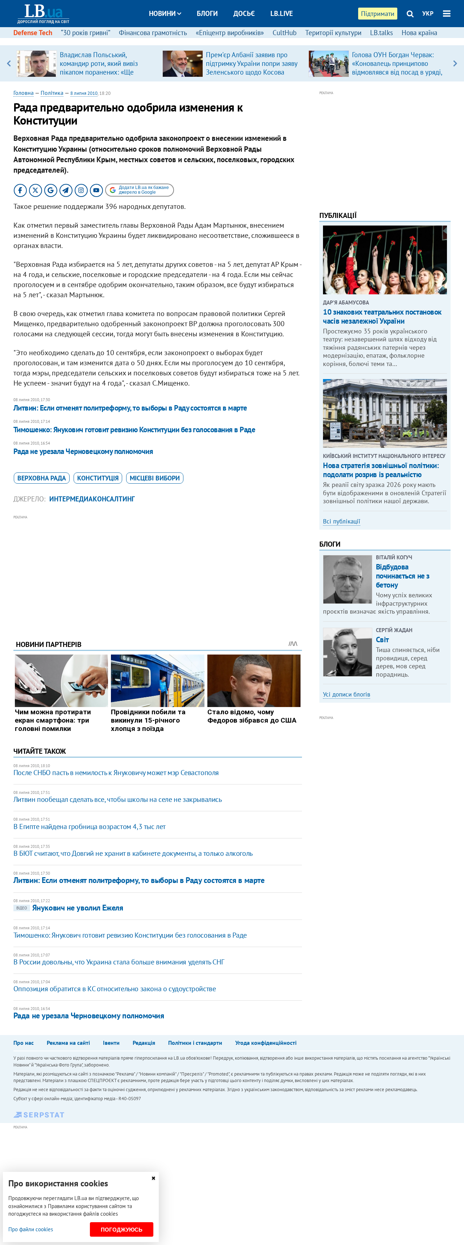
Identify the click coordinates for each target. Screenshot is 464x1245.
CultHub (285, 32)
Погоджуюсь (121, 1230)
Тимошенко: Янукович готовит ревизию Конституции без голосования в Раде (134, 429)
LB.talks (381, 32)
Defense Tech (32, 32)
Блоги (207, 13)
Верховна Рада (41, 478)
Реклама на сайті (68, 1042)
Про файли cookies (30, 1229)
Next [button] (455, 63)
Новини (162, 13)
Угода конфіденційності (266, 1042)
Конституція (98, 478)
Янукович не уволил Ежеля (69, 908)
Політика (52, 92)
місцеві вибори (155, 478)
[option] (86, 63)
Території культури (333, 32)
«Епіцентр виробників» (230, 32)
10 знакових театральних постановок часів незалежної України (382, 316)
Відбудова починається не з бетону (403, 576)
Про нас (23, 1042)
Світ (382, 639)
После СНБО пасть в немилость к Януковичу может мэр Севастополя (116, 772)
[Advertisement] (157, 572)
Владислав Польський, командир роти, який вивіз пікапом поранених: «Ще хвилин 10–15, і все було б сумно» (100, 72)
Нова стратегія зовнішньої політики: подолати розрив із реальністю (381, 469)
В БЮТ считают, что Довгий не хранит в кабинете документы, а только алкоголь (133, 853)
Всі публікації (341, 521)
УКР (428, 13)
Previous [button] (8, 63)
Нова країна (419, 32)
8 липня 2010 (84, 93)
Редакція (144, 1042)
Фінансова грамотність (153, 32)
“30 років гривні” (85, 32)
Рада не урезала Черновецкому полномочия (83, 451)
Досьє (244, 13)
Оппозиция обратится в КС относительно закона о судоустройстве (114, 988)
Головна (23, 92)
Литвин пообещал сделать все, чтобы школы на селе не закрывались (117, 799)
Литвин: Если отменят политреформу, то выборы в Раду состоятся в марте (130, 408)
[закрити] (153, 1178)
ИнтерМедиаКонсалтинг (92, 499)
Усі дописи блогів (346, 694)
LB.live (281, 13)
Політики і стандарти (195, 1042)
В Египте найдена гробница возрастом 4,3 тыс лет (89, 826)
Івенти (111, 1042)
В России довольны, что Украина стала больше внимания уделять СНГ (118, 962)
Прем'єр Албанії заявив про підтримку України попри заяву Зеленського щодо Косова (251, 63)
